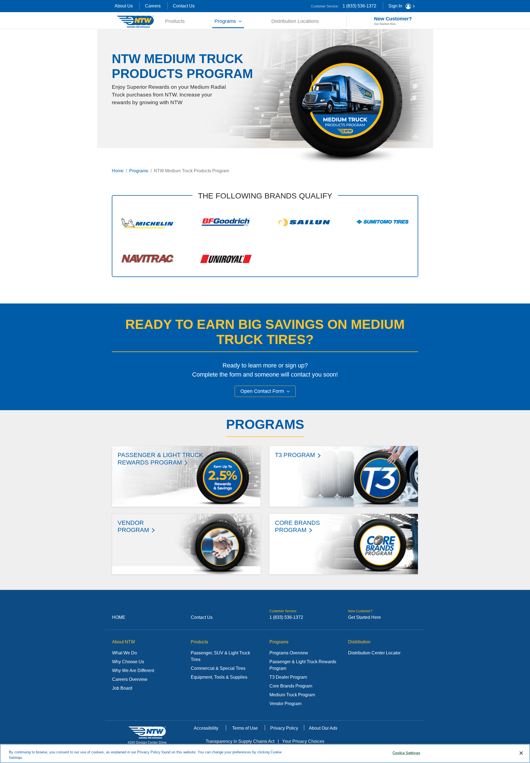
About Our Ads (323, 728)
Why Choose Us (128, 661)
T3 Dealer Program (288, 677)
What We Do (124, 653)
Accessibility (206, 728)
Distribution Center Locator (374, 653)
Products (176, 21)
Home (118, 170)
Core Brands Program (290, 686)
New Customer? (393, 20)
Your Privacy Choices (303, 741)
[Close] (521, 753)
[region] (265, 753)
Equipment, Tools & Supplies (219, 677)
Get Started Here (364, 617)
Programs (225, 21)
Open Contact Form (262, 391)
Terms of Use (245, 728)
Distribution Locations (295, 21)
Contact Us (184, 6)
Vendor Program (285, 703)
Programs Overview (288, 653)
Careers (153, 6)
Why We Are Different (133, 670)
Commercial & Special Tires (218, 668)
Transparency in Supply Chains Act (240, 741)
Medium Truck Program (292, 694)
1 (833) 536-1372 (359, 6)
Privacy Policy (284, 728)
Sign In (395, 6)
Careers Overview (129, 679)
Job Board (122, 688)
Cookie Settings (406, 753)
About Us (124, 6)
